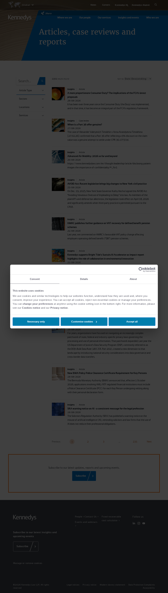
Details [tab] (84, 279)
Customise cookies (82, 321)
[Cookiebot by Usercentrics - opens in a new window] (141, 269)
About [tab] (133, 279)
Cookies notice (31, 307)
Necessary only (36, 321)
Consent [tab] (35, 279)
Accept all (132, 321)
